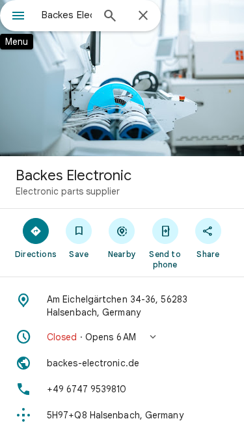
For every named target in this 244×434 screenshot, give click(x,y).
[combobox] (67, 15)
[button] (122, 337)
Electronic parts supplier (68, 191)
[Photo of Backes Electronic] (122, 78)
